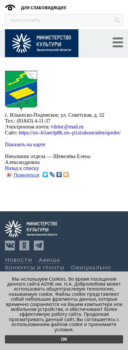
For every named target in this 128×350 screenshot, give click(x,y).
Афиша (49, 260)
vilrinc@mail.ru (67, 126)
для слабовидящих (43, 8)
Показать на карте (25, 144)
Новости (18, 260)
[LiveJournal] (52, 174)
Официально (91, 268)
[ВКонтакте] (59, 174)
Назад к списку (22, 168)
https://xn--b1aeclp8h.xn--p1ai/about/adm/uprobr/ (69, 132)
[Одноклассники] (24, 245)
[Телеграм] (39, 245)
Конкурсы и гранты (34, 268)
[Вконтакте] (10, 245)
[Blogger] (66, 174)
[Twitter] (45, 174)
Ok (64, 339)
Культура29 (41, 43)
